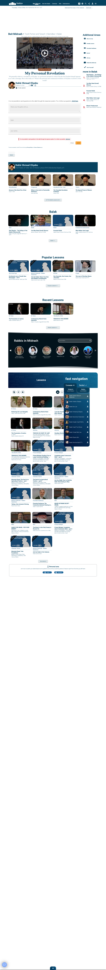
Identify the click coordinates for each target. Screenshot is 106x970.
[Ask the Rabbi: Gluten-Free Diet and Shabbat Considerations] (40, 271)
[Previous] (10, 350)
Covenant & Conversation (82, 227)
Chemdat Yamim (15, 476)
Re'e (55, 500)
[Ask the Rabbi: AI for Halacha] (42, 546)
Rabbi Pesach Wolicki (91, 92)
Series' (83, 385)
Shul (10, 227)
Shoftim (35, 430)
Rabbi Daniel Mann (35, 280)
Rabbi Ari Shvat (56, 279)
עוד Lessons (44, 561)
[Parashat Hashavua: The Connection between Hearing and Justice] (42, 498)
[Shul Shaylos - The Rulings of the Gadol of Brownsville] (18, 226)
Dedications (66, 3)
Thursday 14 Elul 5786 (18, 7)
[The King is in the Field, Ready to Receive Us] (42, 522)
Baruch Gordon (89, 86)
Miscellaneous (13, 187)
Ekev (12, 524)
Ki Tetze (11, 316)
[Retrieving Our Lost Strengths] (21, 406)
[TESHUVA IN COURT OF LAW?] (42, 429)
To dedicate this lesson (45, 69)
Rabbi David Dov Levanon (39, 530)
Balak (12, 155)
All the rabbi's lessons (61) (54, 200)
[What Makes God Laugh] (85, 225)
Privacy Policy (29, 147)
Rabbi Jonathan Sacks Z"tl (92, 99)
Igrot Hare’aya (13, 273)
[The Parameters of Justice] (18, 313)
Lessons (70, 385)
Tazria (77, 187)
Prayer (77, 273)
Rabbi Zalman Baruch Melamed (93, 107)
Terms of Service (37, 147)
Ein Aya (55, 273)
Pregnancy (34, 187)
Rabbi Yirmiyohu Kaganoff (92, 77)
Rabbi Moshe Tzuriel (59, 434)
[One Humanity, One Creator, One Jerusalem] (63, 271)
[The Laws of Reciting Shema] (85, 270)
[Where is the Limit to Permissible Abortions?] (40, 185)
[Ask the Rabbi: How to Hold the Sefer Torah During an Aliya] (64, 475)
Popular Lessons (53, 257)
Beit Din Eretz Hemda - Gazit (15, 279)
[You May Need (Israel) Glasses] (93, 85)
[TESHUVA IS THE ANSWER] (63, 313)
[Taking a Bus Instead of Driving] (21, 498)
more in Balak (90, 71)
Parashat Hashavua (38, 500)
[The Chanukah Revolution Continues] (63, 185)
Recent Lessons (53, 300)
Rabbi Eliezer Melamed (81, 277)
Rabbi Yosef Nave (15, 413)
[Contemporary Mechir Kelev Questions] (40, 314)
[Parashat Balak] (63, 225)
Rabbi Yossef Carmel (59, 414)
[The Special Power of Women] (85, 184)
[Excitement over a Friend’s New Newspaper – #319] (18, 271)
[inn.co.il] (79, 4)
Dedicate (88, 8)
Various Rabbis (14, 485)
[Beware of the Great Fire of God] (18, 184)
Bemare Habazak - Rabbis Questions (38, 274)
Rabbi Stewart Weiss (58, 320)
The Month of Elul (58, 316)
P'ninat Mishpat (37, 452)
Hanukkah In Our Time (59, 187)
